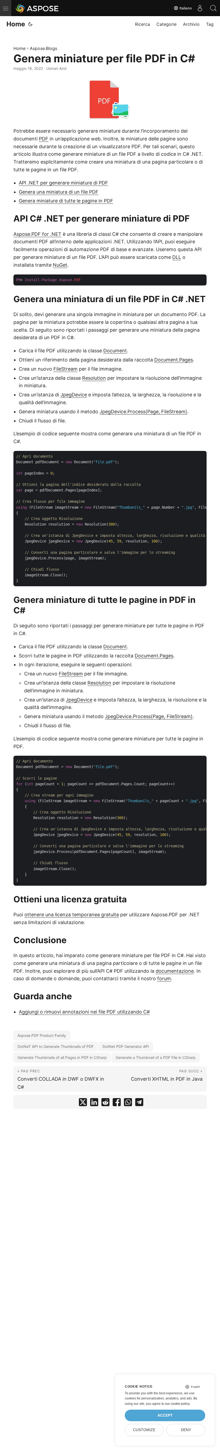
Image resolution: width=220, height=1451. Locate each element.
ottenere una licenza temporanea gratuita (71, 914)
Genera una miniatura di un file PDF (58, 192)
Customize (144, 1430)
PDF (43, 139)
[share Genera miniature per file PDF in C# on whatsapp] (128, 1103)
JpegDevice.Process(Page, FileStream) (143, 411)
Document (115, 350)
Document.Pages (173, 360)
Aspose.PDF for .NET (37, 234)
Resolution (94, 378)
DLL (176, 257)
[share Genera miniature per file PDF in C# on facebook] (117, 1103)
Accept (165, 1415)
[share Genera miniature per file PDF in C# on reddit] (105, 1103)
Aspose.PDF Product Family (41, 1035)
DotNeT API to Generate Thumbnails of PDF (55, 1046)
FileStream (65, 369)
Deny (186, 1430)
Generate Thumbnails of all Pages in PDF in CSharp (62, 1057)
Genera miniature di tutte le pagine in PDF (66, 201)
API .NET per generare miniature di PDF (63, 183)
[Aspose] (37, 8)
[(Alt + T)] (30, 24)
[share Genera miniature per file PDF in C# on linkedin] (94, 1103)
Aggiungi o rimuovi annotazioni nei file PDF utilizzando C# (84, 1012)
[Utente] (200, 8)
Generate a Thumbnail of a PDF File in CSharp (156, 1057)
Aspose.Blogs (43, 48)
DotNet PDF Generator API (125, 1046)
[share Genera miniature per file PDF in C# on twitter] (83, 1103)
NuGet (60, 265)
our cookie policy (177, 1404)
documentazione (175, 971)
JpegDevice (73, 394)
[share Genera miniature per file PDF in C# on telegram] (139, 1103)
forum (164, 978)
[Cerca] (213, 8)
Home (15, 24)
